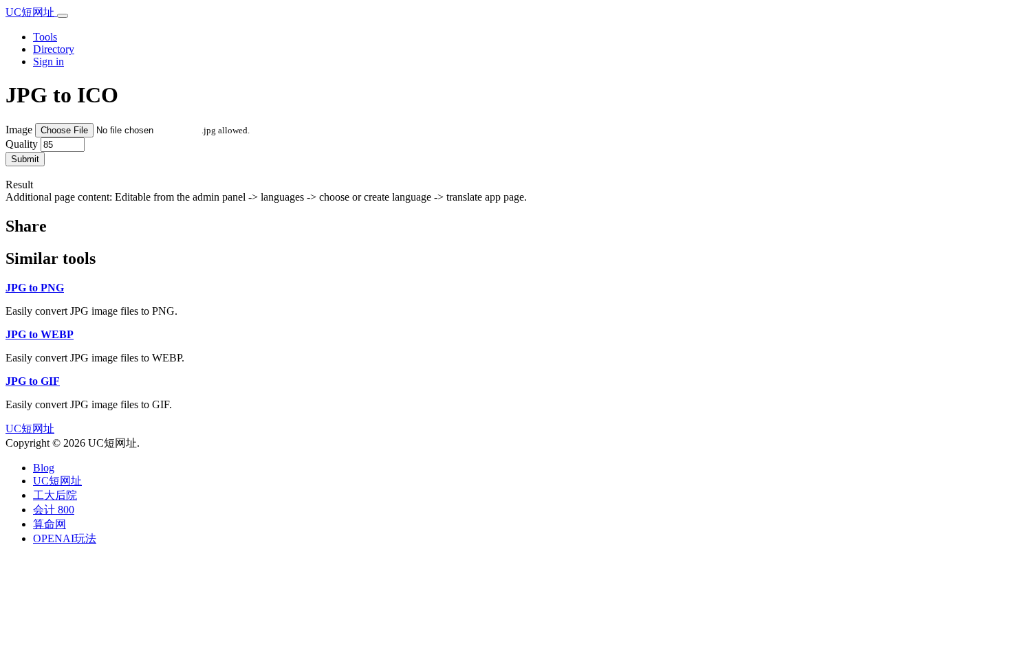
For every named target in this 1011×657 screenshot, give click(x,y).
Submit (25, 159)
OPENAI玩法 (64, 538)
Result (19, 184)
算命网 (49, 524)
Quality (22, 144)
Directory (53, 49)
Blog (43, 468)
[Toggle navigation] (62, 16)
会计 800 (53, 509)
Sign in (48, 61)
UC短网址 (31, 12)
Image (19, 129)
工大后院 (55, 495)
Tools (45, 37)
